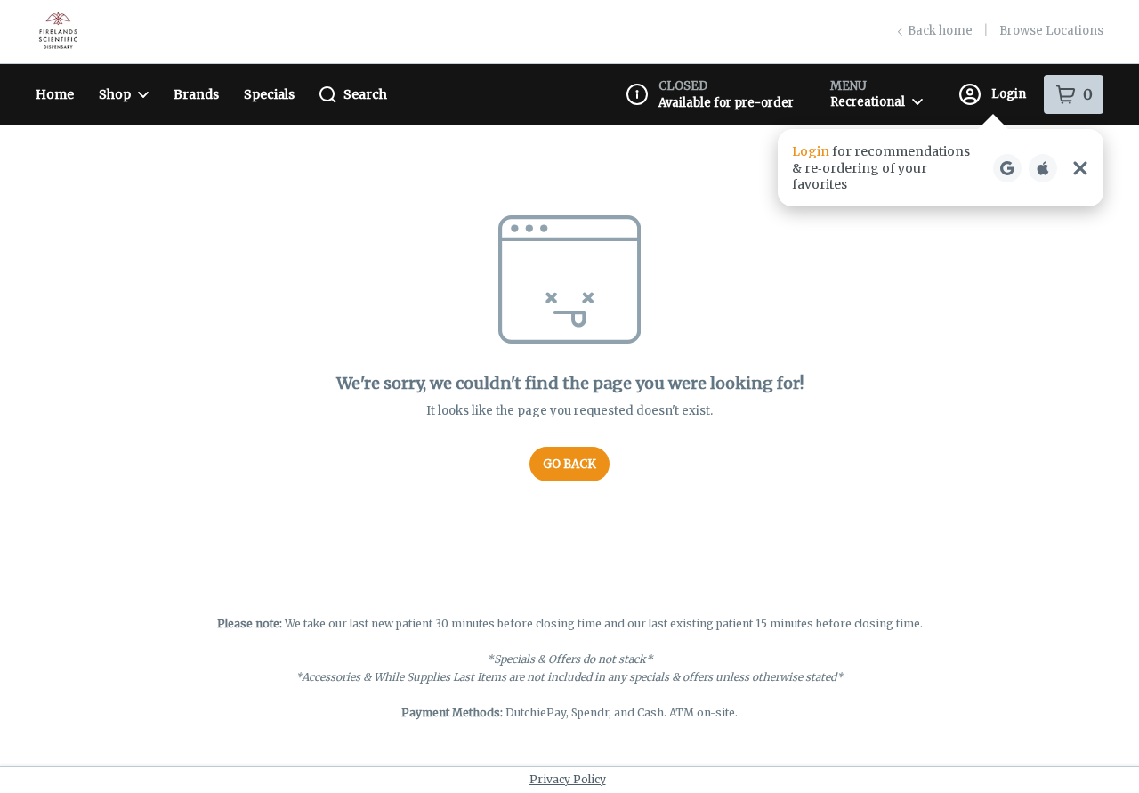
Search (365, 94)
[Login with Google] (1007, 168)
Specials (269, 94)
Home (55, 94)
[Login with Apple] (1043, 168)
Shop (115, 94)
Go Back (569, 464)
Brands (196, 94)
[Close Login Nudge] (1080, 168)
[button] (940, 167)
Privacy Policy (567, 779)
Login (1008, 93)
